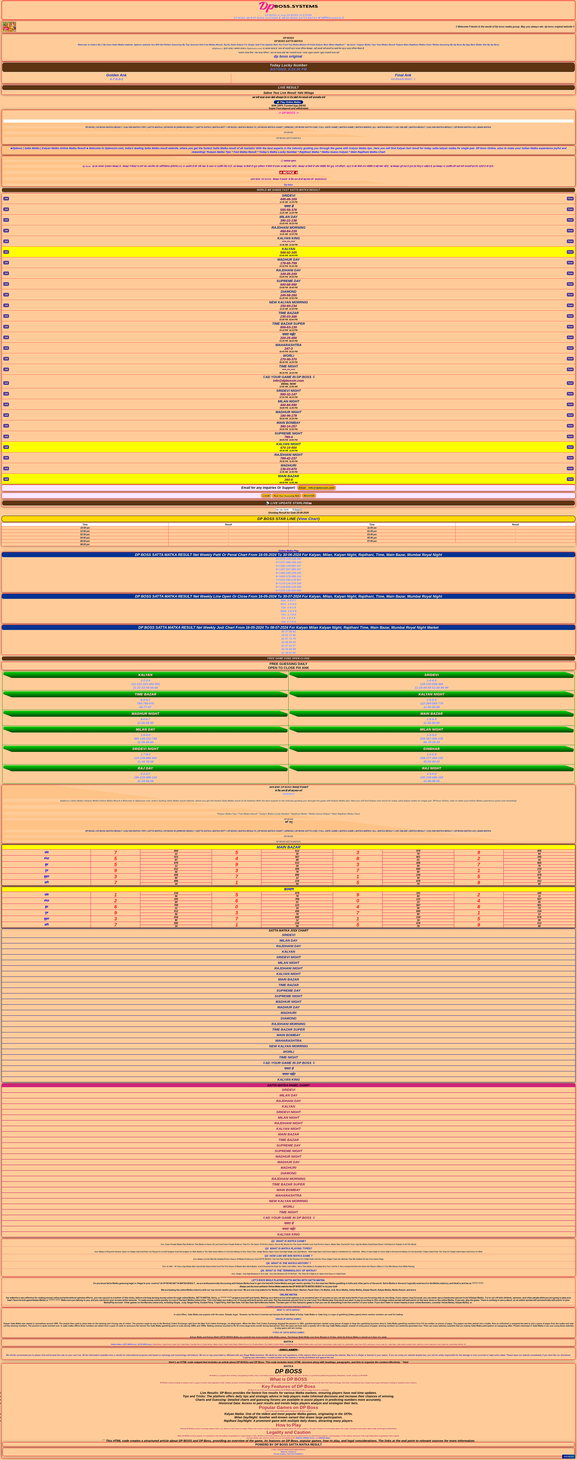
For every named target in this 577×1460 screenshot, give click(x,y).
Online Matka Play (288, 551)
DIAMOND (288, 1018)
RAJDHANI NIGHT (288, 968)
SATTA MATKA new (129, 1344)
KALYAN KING (288, 1079)
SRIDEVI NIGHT (288, 957)
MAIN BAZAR (288, 979)
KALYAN (288, 951)
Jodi (6, 199)
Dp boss (288, 184)
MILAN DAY (288, 940)
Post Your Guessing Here (286, 496)
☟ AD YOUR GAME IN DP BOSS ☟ (288, 1063)
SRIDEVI (288, 935)
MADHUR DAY (288, 1007)
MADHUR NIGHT (288, 1002)
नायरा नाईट (288, 1074)
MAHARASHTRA (288, 1040)
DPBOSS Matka (324, 1438)
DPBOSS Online (309, 1438)
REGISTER (309, 496)
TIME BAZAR (288, 985)
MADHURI (288, 1013)
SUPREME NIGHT (288, 996)
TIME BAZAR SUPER (288, 1029)
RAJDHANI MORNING (288, 1024)
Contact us (292, 1452)
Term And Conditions (294, 1454)
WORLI (288, 1052)
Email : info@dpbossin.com (316, 487)
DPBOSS (299, 1438)
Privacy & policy (280, 1454)
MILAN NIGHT (288, 963)
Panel (570, 199)
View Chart (308, 519)
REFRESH (569, 1456)
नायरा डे (288, 1068)
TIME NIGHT (288, 1057)
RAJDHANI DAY (288, 946)
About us (284, 1452)
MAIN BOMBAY (288, 1035)
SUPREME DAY (288, 990)
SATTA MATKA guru (145, 1344)
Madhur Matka (116, 1344)
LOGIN (266, 496)
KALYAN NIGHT (288, 974)
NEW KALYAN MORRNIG (288, 1046)
